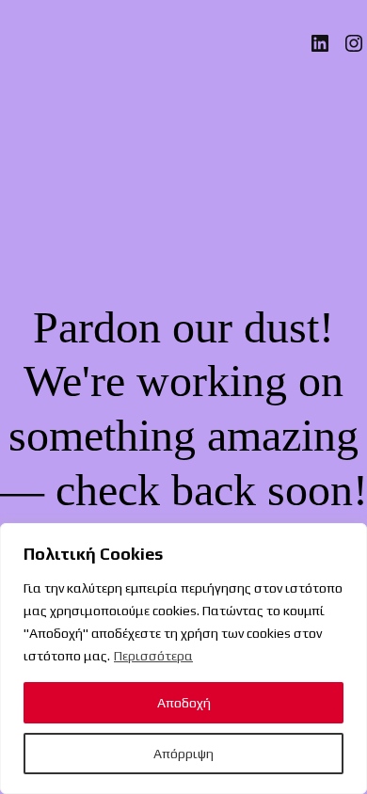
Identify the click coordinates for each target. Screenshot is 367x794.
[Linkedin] (320, 43)
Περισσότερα (153, 655)
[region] (183, 658)
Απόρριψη (183, 753)
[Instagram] (354, 43)
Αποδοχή (184, 702)
